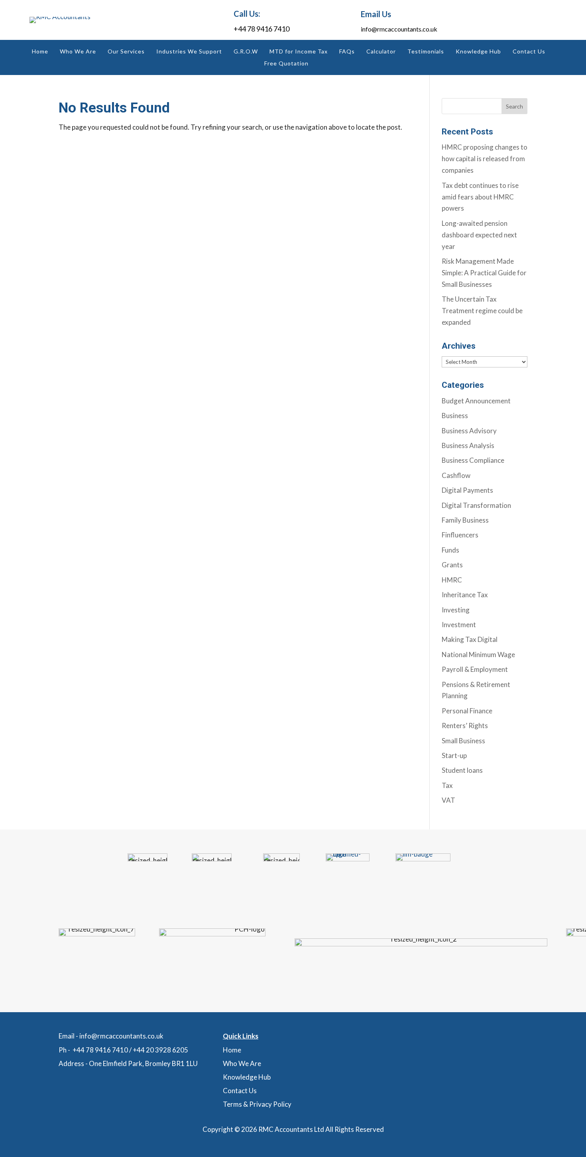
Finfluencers (460, 535)
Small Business (463, 740)
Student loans (462, 770)
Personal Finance (467, 711)
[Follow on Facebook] (532, 20)
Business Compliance (473, 460)
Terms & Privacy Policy (257, 1104)
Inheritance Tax (465, 594)
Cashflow (456, 475)
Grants (452, 565)
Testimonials (425, 52)
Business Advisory (469, 430)
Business (455, 415)
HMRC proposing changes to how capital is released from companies (484, 158)
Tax (447, 785)
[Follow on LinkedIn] (496, 20)
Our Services (126, 52)
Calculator (381, 52)
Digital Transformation (476, 505)
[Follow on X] (550, 20)
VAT (448, 800)
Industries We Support (189, 52)
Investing (456, 610)
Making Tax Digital (470, 639)
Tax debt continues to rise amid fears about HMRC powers (480, 197)
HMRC (452, 580)
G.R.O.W (246, 52)
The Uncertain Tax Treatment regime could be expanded (482, 310)
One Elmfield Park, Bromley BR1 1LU (143, 1063)
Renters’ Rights (465, 725)
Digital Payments (467, 490)
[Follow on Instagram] (514, 20)
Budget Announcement (476, 401)
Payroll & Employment (475, 669)
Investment (459, 624)
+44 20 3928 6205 (160, 1050)
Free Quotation (286, 64)
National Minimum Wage (478, 654)
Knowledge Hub (478, 52)
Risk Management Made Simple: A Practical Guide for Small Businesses (484, 272)
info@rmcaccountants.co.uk (399, 29)
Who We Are (78, 52)
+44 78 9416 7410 (261, 28)
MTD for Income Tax (298, 52)
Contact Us (529, 52)
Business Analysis (468, 445)
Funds (450, 550)
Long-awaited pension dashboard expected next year (479, 235)
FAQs (347, 52)
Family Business (465, 520)
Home (40, 52)
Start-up (454, 755)
